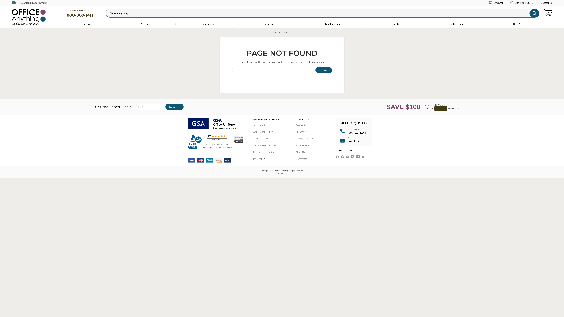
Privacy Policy (302, 145)
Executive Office (260, 138)
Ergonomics (207, 24)
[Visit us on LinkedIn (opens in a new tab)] (358, 156)
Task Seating (259, 158)
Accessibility (302, 125)
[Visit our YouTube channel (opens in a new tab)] (347, 156)
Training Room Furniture (264, 152)
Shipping (299, 138)
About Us (300, 152)
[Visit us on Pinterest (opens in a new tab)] (342, 156)
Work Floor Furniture (263, 131)
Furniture (85, 24)
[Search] (534, 13)
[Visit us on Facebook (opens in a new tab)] (337, 156)
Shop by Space (332, 24)
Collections (456, 24)
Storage (269, 24)
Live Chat (498, 2)
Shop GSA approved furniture (224, 128)
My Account (301, 131)
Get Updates (174, 107)
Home (277, 32)
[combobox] (320, 13)
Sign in (518, 2)
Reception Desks (261, 125)
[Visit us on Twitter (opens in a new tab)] (363, 156)
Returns (310, 138)
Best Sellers (520, 24)
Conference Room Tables (265, 145)
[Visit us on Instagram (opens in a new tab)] (352, 156)
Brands (395, 24)
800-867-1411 (80, 15)
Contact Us (546, 2)
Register (529, 2)
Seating (145, 24)
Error (286, 32)
